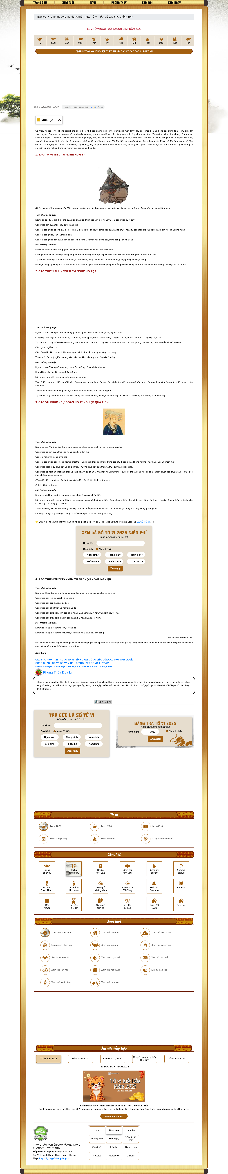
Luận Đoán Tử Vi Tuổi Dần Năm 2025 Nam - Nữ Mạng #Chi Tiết (114, 1105)
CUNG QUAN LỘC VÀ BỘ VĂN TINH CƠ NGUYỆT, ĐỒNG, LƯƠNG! (72, 663)
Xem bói (147, 2)
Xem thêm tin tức (114, 1116)
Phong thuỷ (119, 2)
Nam (101, 549)
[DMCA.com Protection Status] (40, 1134)
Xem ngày (174, 2)
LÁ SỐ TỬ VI (143, 522)
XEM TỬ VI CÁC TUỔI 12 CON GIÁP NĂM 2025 (114, 29)
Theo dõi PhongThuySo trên (76, 107)
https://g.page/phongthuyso (54, 1158)
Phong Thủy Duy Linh (59, 672)
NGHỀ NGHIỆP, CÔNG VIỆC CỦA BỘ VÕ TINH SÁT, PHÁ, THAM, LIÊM (73, 666)
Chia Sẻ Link (104, 702)
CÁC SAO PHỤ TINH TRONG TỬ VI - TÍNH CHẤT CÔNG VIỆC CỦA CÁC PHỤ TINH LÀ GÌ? (84, 659)
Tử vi (93, 2)
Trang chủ (40, 2)
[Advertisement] (114, 80)
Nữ (110, 549)
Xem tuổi (68, 2)
